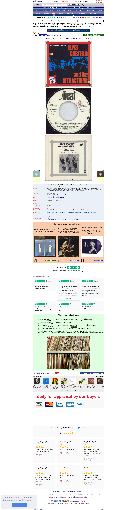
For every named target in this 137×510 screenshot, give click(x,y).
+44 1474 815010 (52, 219)
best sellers (82, 8)
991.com (64, 498)
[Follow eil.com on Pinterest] (52, 502)
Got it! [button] (19, 505)
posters (100, 10)
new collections (82, 13)
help (81, 1)
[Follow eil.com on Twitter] (57, 502)
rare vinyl (51, 10)
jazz (60, 11)
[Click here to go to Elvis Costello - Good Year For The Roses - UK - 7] (82, 383)
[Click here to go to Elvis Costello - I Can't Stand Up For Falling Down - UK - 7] (64, 383)
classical (65, 11)
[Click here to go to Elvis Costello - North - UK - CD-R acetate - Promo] (73, 383)
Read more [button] (87, 455)
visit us (53, 13)
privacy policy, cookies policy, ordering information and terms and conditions (73, 503)
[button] (94, 404)
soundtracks (54, 11)
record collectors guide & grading (67, 497)
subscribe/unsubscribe (78, 498)
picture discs (78, 11)
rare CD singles (78, 10)
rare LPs (58, 10)
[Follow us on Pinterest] (71, 17)
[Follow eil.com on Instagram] (60, 502)
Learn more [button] (28, 500)
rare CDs (44, 10)
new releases (39, 8)
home (49, 496)
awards (71, 11)
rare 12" (69, 10)
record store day (96, 8)
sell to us (38, 13)
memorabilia (96, 11)
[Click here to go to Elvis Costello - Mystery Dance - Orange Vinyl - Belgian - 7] (37, 383)
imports (38, 11)
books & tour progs (91, 10)
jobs (100, 13)
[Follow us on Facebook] (74, 17)
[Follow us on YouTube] (83, 17)
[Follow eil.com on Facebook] (54, 502)
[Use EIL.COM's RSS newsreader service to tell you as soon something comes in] (83, 501)
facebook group (93, 13)
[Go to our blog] (97, 18)
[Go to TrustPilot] (52, 18)
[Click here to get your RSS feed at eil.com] (88, 17)
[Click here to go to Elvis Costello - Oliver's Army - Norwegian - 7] (100, 383)
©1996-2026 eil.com (52, 503)
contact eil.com (69, 498)
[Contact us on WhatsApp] (85, 17)
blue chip (37, 10)
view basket (55, 1)
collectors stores (70, 13)
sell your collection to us (54, 497)
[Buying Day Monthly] (68, 398)
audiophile (46, 11)
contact (75, 1)
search (63, 496)
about (86, 1)
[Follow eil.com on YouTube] (65, 502)
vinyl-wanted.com (57, 498)
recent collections (79, 497)
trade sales (61, 13)
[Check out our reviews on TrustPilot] (74, 327)
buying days (46, 13)
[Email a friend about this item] (41, 373)
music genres (85, 496)
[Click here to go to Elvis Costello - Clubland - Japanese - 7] (46, 383)
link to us (53, 496)
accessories (58, 496)
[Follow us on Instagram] (78, 17)
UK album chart (68, 8)
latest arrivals (52, 8)
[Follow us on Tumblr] (80, 17)
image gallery (71, 496)
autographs (87, 11)
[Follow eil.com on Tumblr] (63, 502)
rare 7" (63, 10)
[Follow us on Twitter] (76, 17)
